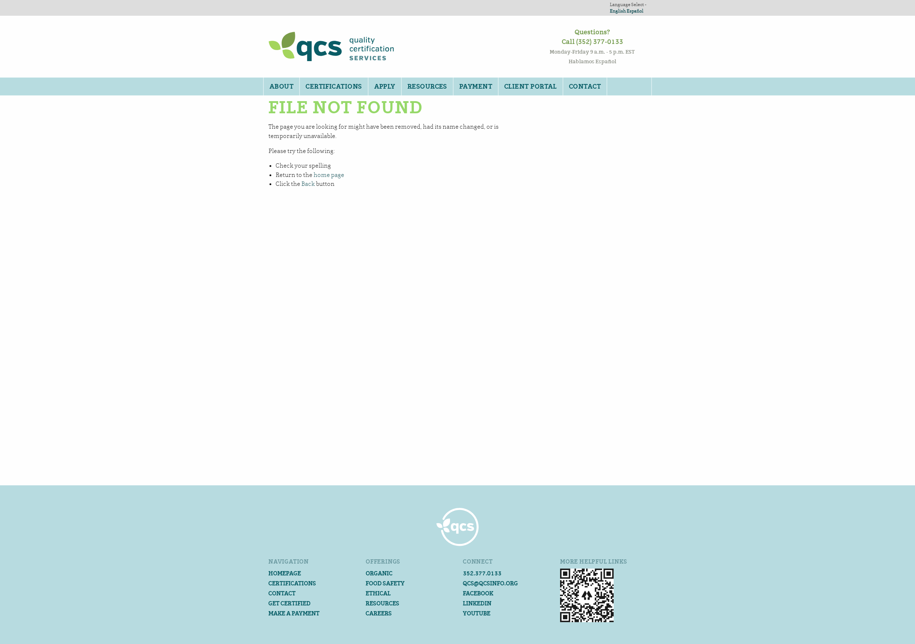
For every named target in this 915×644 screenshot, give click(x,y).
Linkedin (477, 603)
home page (328, 175)
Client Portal (530, 86)
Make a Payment (294, 613)
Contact (585, 86)
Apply (384, 86)
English (618, 11)
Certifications (334, 86)
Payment (475, 86)
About (281, 86)
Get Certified (289, 603)
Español (635, 11)
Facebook (478, 593)
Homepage (284, 573)
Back (308, 184)
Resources (427, 86)
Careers (379, 613)
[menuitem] (281, 86)
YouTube (476, 613)
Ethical (378, 593)
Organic (379, 573)
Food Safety (385, 583)
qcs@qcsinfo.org (490, 583)
